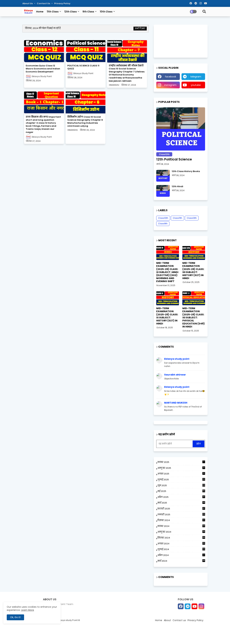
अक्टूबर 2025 (180, 468)
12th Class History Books (186, 171)
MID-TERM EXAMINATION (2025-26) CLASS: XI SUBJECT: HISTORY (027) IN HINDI (167, 316)
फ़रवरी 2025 (181, 508)
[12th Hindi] (163, 191)
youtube (196, 85)
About (167, 620)
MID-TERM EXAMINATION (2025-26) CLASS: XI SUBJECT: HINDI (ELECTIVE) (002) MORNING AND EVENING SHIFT (167, 272)
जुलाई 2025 (181, 479)
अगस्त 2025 (180, 473)
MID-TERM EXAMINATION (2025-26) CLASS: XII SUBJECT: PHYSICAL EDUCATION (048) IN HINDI (193, 317)
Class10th (163, 218)
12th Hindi (177, 186)
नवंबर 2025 (180, 462)
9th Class (88, 11)
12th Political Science (174, 159)
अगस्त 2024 (181, 543)
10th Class (106, 11)
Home (39, 11)
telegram (195, 76)
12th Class (70, 11)
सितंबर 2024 (181, 537)
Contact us (44, 3)
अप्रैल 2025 (181, 497)
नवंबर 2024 (181, 526)
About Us (27, 3)
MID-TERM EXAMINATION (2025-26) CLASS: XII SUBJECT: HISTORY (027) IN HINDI (193, 270)
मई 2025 (181, 491)
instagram (170, 85)
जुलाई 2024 (181, 549)
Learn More (27, 610)
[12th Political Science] (180, 129)
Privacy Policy (62, 3)
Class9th (163, 223)
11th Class (53, 11)
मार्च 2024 (181, 560)
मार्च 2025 (181, 502)
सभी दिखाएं (140, 28)
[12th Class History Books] (163, 176)
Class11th (177, 218)
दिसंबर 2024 (181, 520)
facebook (170, 76)
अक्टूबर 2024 (181, 531)
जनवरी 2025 (181, 514)
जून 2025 (181, 485)
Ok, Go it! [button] (15, 617)
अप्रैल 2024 (180, 555)
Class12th (192, 218)
